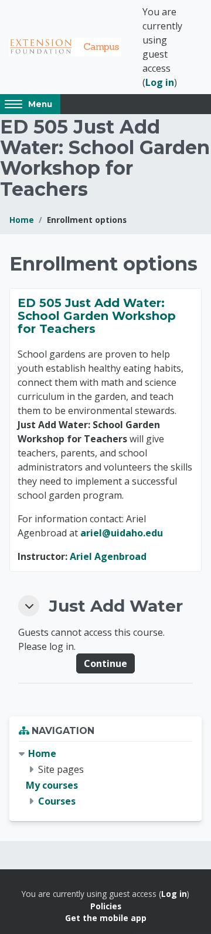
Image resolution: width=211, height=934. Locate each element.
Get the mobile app (106, 917)
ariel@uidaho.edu (121, 532)
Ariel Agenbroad (108, 556)
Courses (57, 801)
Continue (105, 663)
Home (21, 219)
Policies (105, 906)
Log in (159, 82)
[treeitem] (105, 778)
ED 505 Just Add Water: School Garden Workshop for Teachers (97, 316)
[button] (28, 605)
